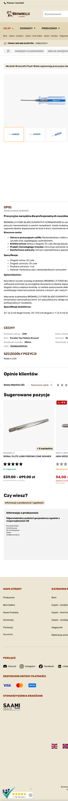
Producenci (49, 28)
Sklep (7, 28)
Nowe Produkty (11, 612)
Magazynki (57, 627)
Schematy (26, 28)
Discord (12, 666)
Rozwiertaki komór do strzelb (14, 480)
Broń (5, 36)
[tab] (24, 503)
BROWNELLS (9, 453)
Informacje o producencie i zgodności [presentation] (24, 503)
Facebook (49, 666)
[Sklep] (7, 51)
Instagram (30, 666)
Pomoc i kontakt (15, 3)
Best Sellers (9, 605)
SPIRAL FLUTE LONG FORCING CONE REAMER (27, 456)
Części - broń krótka (33, 36)
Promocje (8, 627)
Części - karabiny (16, 36)
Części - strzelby (51, 36)
